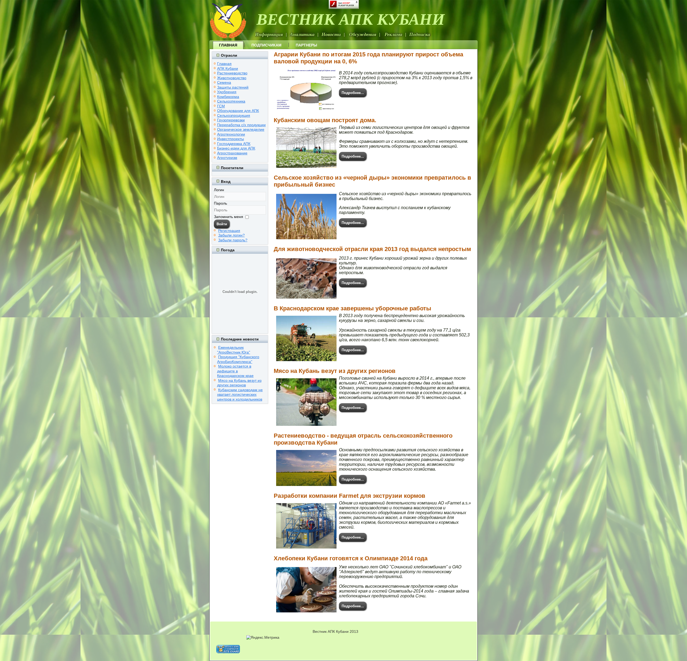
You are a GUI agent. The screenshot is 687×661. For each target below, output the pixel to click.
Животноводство (231, 78)
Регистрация (229, 230)
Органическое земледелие (240, 129)
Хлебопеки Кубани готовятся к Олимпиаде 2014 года (350, 558)
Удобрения (226, 92)
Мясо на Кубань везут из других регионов (335, 371)
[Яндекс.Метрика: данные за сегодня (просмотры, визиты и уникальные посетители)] (262, 637)
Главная (228, 45)
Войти (222, 224)
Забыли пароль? (232, 240)
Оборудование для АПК (238, 110)
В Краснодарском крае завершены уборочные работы (352, 308)
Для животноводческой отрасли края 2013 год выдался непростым (372, 249)
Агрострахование (232, 153)
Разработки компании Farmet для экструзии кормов (349, 495)
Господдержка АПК (233, 143)
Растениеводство (232, 73)
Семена (224, 82)
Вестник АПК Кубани (351, 18)
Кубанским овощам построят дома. (325, 120)
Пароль (220, 203)
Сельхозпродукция (233, 115)
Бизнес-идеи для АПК (236, 148)
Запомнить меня (228, 217)
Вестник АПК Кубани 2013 (335, 631)
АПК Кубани (227, 68)
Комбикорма (228, 97)
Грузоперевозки (231, 120)
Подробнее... (353, 93)
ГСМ (221, 106)
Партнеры (306, 45)
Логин (219, 190)
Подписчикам (266, 45)
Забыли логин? (231, 235)
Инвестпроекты (230, 139)
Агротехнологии (231, 134)
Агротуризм (227, 157)
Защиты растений (233, 87)
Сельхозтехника (231, 101)
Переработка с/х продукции (241, 125)
